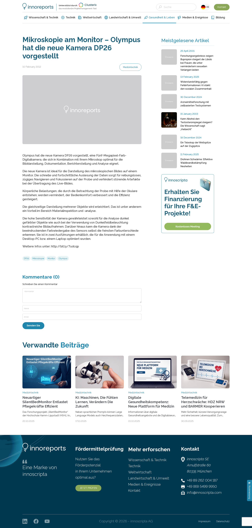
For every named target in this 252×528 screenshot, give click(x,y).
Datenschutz (223, 521)
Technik (134, 466)
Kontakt (221, 7)
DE (207, 7)
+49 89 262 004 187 (202, 480)
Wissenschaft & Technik (147, 460)
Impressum (204, 521)
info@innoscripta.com (204, 492)
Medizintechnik (130, 67)
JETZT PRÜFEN (88, 488)
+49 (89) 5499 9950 (202, 486)
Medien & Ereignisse (144, 484)
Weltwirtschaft (140, 472)
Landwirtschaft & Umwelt (148, 478)
